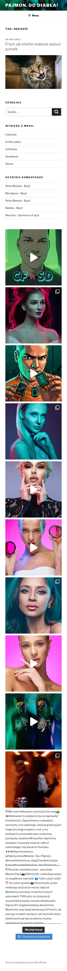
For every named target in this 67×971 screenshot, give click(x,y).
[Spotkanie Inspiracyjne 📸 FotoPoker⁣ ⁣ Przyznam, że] (33, 489)
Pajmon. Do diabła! (31, 5)
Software (11, 149)
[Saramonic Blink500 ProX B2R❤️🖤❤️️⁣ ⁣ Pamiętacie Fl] (33, 373)
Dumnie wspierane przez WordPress (26, 962)
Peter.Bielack (13, 186)
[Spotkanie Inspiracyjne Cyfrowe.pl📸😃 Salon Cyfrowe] (33, 547)
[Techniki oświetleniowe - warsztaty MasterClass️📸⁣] (33, 895)
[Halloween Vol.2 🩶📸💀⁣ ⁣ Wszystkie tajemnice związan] (33, 779)
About (9, 163)
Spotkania (11, 156)
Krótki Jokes (13, 142)
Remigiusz (11, 193)
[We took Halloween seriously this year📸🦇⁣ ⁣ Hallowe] (33, 837)
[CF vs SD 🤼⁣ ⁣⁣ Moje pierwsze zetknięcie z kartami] (33, 257)
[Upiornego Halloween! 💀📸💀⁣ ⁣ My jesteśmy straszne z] (33, 721)
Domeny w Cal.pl (28, 215)
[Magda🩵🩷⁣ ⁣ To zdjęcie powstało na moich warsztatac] (33, 605)
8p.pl (27, 186)
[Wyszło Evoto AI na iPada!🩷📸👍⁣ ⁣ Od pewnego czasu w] (33, 663)
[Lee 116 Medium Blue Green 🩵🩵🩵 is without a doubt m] (33, 431)
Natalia (9, 208)
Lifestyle (11, 134)
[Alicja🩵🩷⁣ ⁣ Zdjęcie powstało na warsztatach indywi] (33, 315)
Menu (35, 15)
